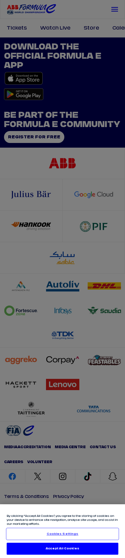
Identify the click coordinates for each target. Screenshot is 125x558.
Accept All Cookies (62, 548)
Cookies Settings (62, 534)
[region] (62, 531)
